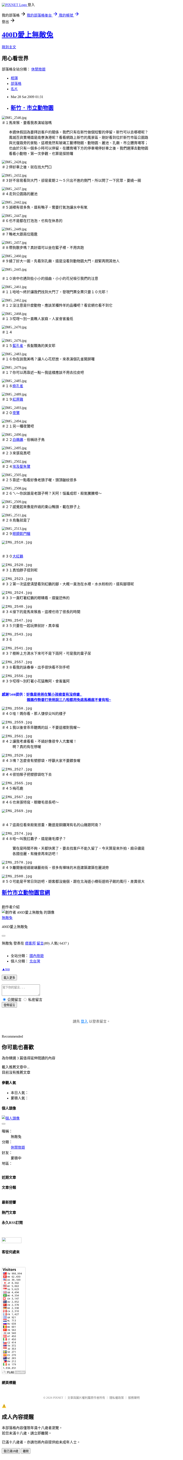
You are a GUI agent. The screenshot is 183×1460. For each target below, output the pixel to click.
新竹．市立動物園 (32, 108)
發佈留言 (9, 1005)
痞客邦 (30, 943)
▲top (6, 969)
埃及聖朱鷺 (21, 466)
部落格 (16, 84)
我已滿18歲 (11, 1451)
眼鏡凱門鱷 (21, 534)
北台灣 (34, 961)
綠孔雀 (17, 386)
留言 (40, 943)
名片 (14, 89)
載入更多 (9, 977)
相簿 (14, 78)
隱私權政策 (116, 1397)
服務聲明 (134, 1397)
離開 (26, 1451)
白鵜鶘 (17, 440)
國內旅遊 (36, 956)
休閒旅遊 (38, 69)
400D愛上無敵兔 (27, 35)
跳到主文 (9, 47)
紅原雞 (17, 399)
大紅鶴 (17, 557)
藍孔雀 (17, 346)
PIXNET (58, 1397)
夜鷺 (16, 413)
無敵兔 (7, 918)
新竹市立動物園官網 (26, 893)
